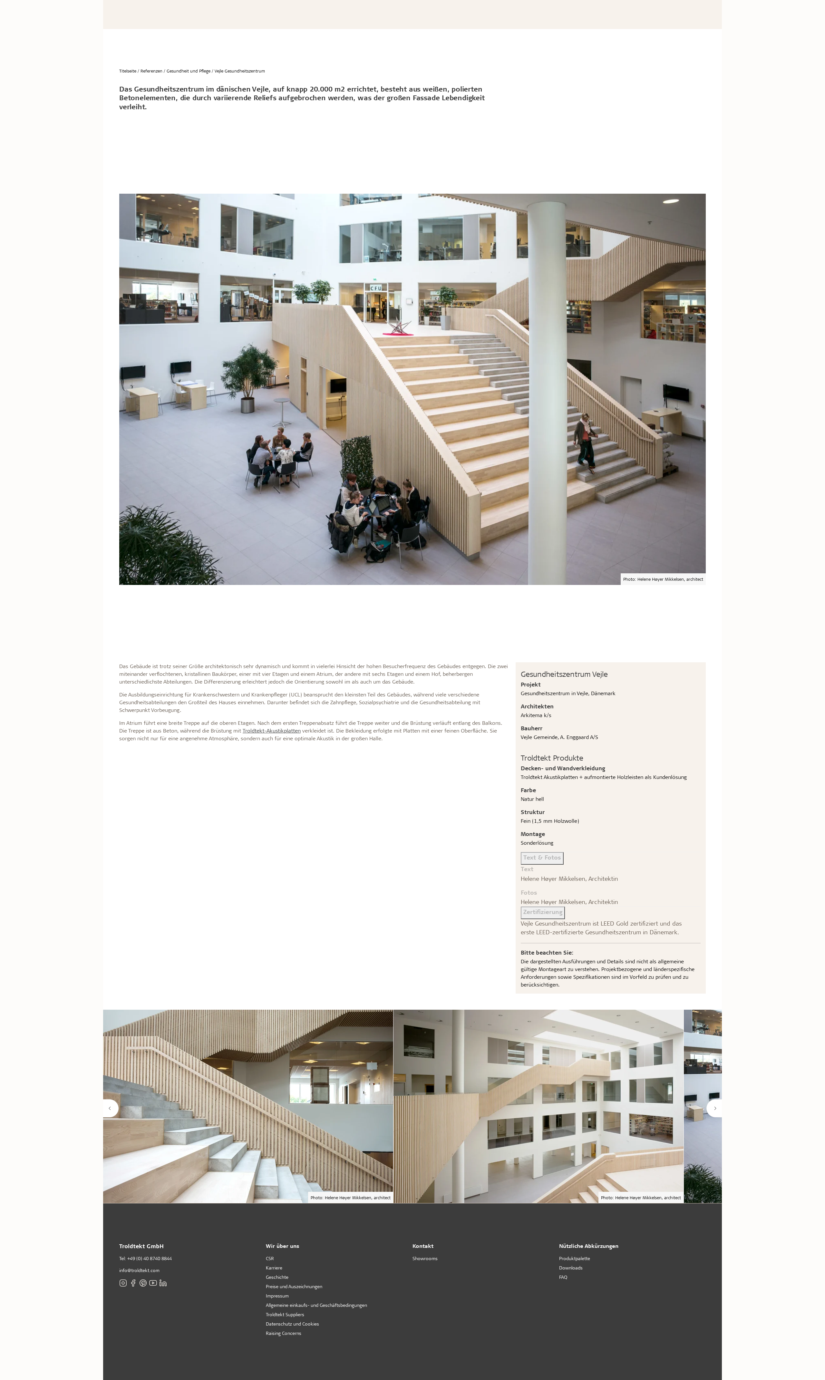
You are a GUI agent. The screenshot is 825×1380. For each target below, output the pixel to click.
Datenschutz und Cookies (292, 1324)
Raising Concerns (283, 1333)
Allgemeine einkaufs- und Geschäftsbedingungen (316, 1305)
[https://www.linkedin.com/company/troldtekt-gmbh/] (163, 1283)
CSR (270, 1258)
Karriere (274, 1268)
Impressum (277, 1296)
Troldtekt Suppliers (285, 1314)
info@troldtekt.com (139, 1270)
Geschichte (277, 1277)
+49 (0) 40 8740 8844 (149, 1258)
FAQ (563, 1277)
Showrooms (425, 1258)
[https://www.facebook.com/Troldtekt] (133, 1283)
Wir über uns (282, 1245)
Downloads (571, 1268)
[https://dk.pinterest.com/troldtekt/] (143, 1283)
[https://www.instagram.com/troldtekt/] (123, 1283)
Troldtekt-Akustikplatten (272, 730)
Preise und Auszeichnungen (294, 1286)
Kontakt (422, 1245)
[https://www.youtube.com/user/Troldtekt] (153, 1283)
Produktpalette (574, 1258)
